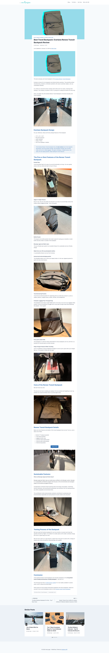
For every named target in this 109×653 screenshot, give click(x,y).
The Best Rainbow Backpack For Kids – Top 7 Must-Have (42, 600)
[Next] (83, 624)
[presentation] (34, 618)
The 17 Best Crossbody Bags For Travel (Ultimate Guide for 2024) (54, 629)
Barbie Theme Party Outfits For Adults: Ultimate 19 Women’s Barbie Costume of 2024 (66, 600)
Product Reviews (40, 37)
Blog (35, 37)
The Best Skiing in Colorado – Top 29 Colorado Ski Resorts (73, 629)
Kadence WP (64, 649)
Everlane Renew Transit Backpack (62, 79)
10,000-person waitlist (51, 582)
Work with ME (86, 2)
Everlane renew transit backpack (62, 589)
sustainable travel (52, 592)
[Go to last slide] (26, 624)
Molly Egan (37, 45)
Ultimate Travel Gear (48, 37)
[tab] (52, 637)
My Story (80, 2)
